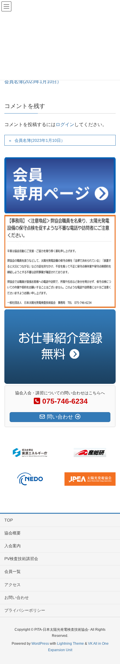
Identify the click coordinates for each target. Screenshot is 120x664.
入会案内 (12, 545)
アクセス (12, 584)
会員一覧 (12, 571)
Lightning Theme (70, 644)
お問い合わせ (16, 597)
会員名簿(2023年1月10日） (32, 81)
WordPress (40, 644)
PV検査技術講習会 (21, 558)
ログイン (65, 124)
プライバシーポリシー (24, 610)
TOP (8, 520)
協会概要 (12, 533)
